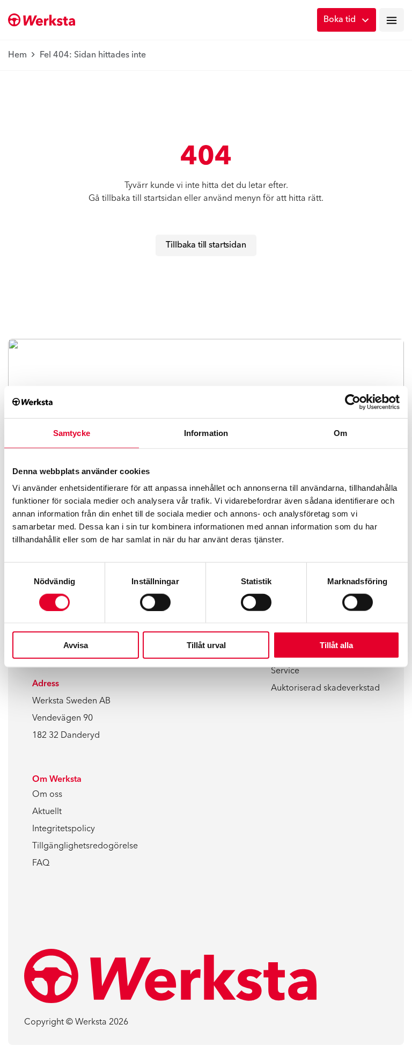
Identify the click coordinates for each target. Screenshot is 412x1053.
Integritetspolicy (63, 829)
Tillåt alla (336, 645)
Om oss (47, 794)
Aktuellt (47, 812)
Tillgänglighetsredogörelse (85, 846)
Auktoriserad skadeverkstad (325, 688)
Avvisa (75, 645)
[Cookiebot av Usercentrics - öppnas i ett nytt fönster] (353, 402)
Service (285, 671)
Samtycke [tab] (71, 432)
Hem (17, 55)
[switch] (155, 602)
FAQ (40, 863)
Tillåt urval (206, 645)
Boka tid (339, 20)
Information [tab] (206, 432)
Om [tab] (340, 432)
